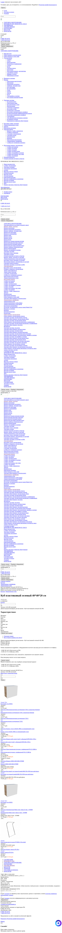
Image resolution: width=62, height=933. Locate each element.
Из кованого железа (12, 119)
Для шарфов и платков (13, 96)
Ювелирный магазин (10, 177)
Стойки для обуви (12, 148)
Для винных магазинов (10, 168)
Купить (3, 680)
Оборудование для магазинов (12, 314)
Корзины (9, 138)
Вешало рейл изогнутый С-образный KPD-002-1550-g (15, 742)
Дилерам (6, 13)
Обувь (8, 61)
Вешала (6, 80)
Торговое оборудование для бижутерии (15, 329)
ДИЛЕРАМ (7, 868)
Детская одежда (11, 68)
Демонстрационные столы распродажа (14, 259)
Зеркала (6, 126)
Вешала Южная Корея (10, 248)
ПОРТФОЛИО (8, 28)
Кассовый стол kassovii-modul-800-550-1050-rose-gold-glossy (17, 774)
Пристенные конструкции (14, 81)
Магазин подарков (9, 180)
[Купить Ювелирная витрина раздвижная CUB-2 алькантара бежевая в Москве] (20, 709)
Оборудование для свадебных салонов (14, 344)
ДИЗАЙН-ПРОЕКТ (9, 26)
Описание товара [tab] (8, 636)
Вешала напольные (9, 228)
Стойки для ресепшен (10, 165)
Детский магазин (8, 176)
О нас (5, 10)
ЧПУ (5, 183)
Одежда (9, 59)
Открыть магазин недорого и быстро (14, 158)
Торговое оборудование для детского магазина (17, 341)
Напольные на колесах (13, 84)
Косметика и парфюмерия (14, 64)
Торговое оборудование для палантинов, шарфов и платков (20, 335)
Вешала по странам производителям (14, 241)
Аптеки (6, 170)
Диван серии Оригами (10, 272)
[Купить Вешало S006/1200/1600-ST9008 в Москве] (12, 761)
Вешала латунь (8, 238)
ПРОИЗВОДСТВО (9, 861)
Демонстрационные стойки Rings (13, 303)
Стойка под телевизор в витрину (16, 142)
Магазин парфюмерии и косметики (13, 179)
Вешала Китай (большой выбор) (13, 244)
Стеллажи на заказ (9, 351)
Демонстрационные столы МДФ (13, 304)
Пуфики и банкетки (12, 132)
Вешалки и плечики (9, 78)
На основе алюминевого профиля (16, 115)
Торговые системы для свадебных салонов (15, 345)
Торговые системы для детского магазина (15, 342)
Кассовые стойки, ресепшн (11, 123)
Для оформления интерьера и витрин (17, 118)
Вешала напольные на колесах (12, 229)
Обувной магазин (9, 173)
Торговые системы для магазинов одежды (15, 317)
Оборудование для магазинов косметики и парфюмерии (19, 322)
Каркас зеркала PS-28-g (7, 852)
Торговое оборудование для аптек (13, 325)
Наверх (3, 921)
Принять (3, 7)
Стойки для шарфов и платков (15, 152)
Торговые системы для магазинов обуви (15, 320)
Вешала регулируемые (10, 232)
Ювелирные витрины (10, 128)
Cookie (2, 2)
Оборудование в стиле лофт (11, 56)
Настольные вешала (9, 279)
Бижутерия (10, 69)
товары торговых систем (11, 350)
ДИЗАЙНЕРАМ (8, 25)
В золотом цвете (11, 101)
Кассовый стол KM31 (7, 703)
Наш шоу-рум (7, 53)
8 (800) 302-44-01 (5, 38)
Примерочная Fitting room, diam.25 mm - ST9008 (14, 812)
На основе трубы (11, 109)
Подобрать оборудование (17, 389)
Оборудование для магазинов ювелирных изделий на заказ (20, 348)
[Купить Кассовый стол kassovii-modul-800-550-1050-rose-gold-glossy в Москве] (20, 771)
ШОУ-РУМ (7, 29)
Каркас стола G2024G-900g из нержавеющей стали (15, 731)
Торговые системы (9, 100)
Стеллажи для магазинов (14, 134)
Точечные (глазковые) (13, 107)
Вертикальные (11, 106)
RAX (8, 94)
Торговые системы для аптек (12, 328)
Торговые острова (9, 254)
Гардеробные (10, 116)
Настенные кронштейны (10, 306)
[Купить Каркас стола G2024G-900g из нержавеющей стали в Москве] (17, 728)
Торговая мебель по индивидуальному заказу (16, 225)
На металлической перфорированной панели (19, 113)
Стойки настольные (12, 147)
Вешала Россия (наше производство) (14, 245)
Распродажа (7, 313)
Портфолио (7, 193)
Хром (8, 90)
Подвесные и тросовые (13, 110)
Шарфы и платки (12, 74)
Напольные (10, 82)
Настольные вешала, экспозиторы (16, 71)
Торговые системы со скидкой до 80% (14, 264)
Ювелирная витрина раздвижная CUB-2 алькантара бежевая (17, 712)
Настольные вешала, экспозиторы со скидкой (16, 261)
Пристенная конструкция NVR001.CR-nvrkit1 (13, 842)
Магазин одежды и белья (11, 171)
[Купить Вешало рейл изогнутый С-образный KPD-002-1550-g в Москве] (18, 739)
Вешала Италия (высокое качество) (13, 242)
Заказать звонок (5, 44)
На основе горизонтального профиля (17, 112)
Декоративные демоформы (14, 141)
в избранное (4, 601)
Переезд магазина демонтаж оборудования (15, 184)
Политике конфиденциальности (48, 4)
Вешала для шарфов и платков (12, 250)
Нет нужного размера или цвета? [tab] (13, 637)
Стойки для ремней (12, 155)
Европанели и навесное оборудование (17, 120)
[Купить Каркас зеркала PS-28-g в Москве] (10, 849)
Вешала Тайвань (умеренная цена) (13, 247)
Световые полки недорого (11, 263)
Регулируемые (11, 87)
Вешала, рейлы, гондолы (11, 226)
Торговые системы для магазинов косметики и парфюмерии (20, 323)
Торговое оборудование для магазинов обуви (16, 319)
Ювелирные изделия (12, 75)
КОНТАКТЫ (7, 31)
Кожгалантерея (11, 62)
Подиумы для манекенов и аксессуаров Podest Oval (18, 307)
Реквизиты (4, 918)
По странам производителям (15, 97)
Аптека (9, 65)
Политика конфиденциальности (16, 918)
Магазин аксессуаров (10, 182)
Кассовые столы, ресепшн (11, 253)
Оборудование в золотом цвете (12, 55)
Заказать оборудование (7, 46)
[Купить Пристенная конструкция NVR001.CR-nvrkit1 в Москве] (11, 839)
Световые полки (11, 135)
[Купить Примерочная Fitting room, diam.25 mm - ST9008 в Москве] (17, 809)
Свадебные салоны (12, 72)
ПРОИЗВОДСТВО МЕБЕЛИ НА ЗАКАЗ (15, 24)
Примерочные (11, 136)
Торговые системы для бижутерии (13, 330)
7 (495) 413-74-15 (5, 40)
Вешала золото (8, 236)
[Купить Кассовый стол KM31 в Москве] (11, 701)
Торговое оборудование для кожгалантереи (16, 332)
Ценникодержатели (9, 157)
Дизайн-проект (8, 191)
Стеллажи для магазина (10, 273)
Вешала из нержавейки (10, 234)
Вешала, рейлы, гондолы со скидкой (14, 257)
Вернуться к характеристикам (9, 673)
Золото (9, 91)
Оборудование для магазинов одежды (14, 316)
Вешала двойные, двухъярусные (13, 231)
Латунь (9, 93)
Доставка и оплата (9, 12)
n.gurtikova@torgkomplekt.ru (8, 904)
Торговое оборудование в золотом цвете (15, 298)
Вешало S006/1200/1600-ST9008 (9, 764)
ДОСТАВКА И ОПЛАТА (11, 870)
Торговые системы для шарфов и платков (15, 336)
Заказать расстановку (6, 633)
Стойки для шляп (12, 150)
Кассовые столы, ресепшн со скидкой (14, 260)
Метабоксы (7, 326)
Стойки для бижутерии (13, 151)
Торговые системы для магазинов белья (15, 339)
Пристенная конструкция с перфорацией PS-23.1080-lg (16, 752)
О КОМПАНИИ (8, 382)
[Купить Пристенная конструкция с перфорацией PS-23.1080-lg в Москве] (19, 749)
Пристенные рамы (12, 103)
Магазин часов (8, 174)
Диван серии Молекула (10, 270)
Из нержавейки (11, 88)
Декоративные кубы (9, 301)
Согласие (6, 893)
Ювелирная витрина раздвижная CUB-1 (12, 721)
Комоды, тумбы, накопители (15, 131)
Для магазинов (8, 58)
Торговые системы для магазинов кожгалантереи (17, 333)
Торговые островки (9, 167)
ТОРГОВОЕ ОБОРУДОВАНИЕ (13, 22)
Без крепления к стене (13, 104)
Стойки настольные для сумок (15, 154)
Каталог (3, 591)
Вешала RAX (7, 239)
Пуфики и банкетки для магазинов (13, 269)
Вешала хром (7, 235)
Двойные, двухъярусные (14, 85)
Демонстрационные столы (11, 125)
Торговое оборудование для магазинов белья (16, 338)
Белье (8, 66)
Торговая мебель (8, 129)
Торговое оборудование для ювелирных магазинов (18, 347)
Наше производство (9, 164)
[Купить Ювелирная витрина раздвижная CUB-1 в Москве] (14, 718)
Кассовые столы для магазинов (12, 267)
